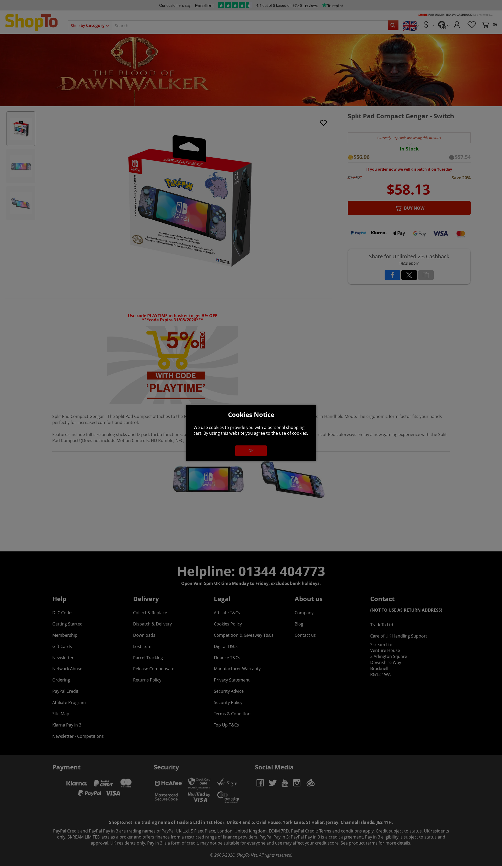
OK (251, 450)
